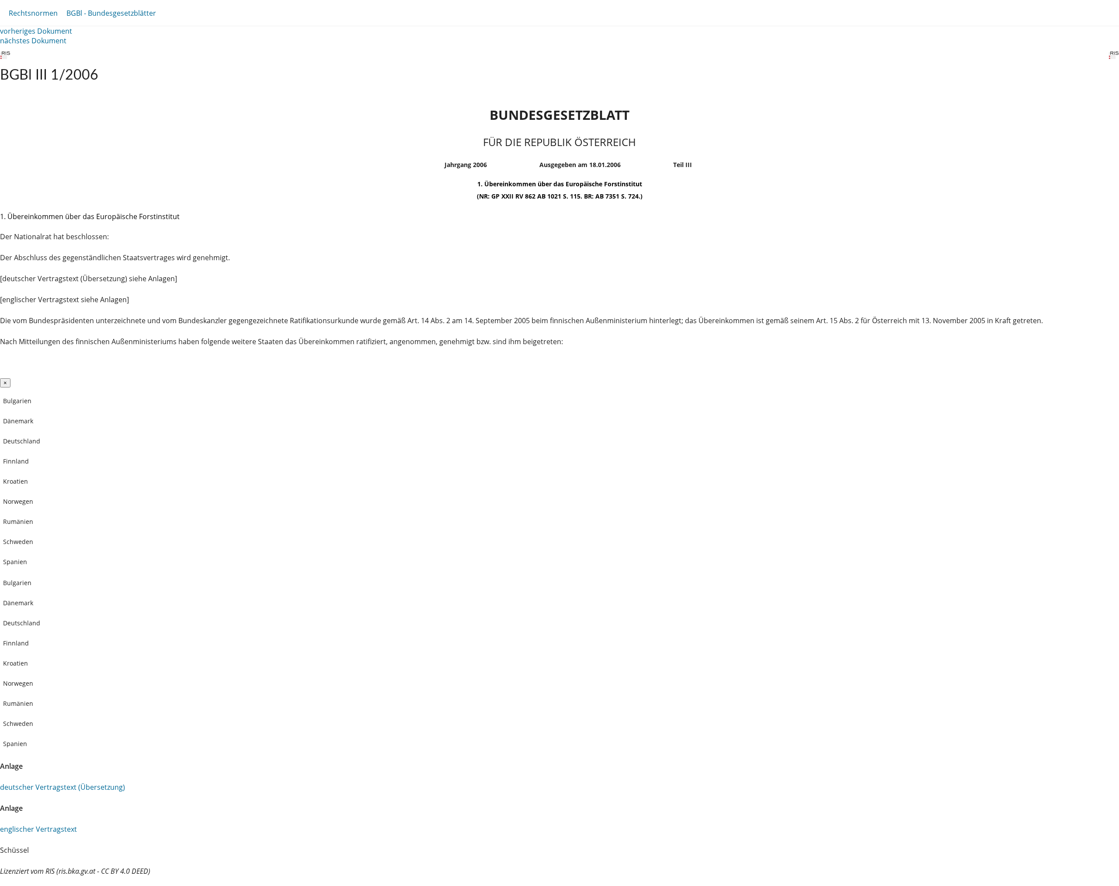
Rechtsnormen (33, 13)
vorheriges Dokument (36, 31)
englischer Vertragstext (38, 829)
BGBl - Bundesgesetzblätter (111, 13)
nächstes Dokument (33, 40)
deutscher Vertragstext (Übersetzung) (62, 787)
